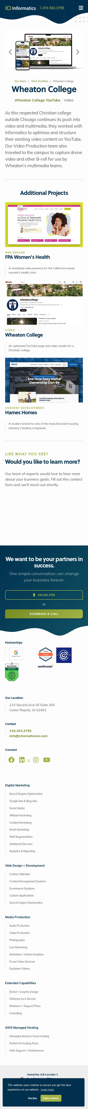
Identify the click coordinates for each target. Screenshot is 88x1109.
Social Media (17, 808)
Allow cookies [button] (51, 1098)
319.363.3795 (46, 595)
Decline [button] (32, 1098)
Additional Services (20, 844)
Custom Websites (19, 874)
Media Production (17, 917)
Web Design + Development (25, 865)
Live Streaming (18, 947)
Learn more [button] (47, 1089)
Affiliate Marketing (20, 815)
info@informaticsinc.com (28, 736)
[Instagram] (36, 760)
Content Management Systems (27, 881)
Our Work (20, 81)
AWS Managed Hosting (21, 1028)
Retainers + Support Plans (25, 1006)
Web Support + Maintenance (26, 1050)
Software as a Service (22, 999)
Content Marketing (20, 822)
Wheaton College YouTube (37, 100)
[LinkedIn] (22, 760)
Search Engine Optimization (26, 794)
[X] (28, 761)
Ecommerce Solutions (22, 888)
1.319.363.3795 (52, 7)
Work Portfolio (39, 81)
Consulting (15, 1013)
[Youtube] (46, 760)
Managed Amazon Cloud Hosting (29, 1036)
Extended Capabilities (20, 983)
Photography (17, 940)
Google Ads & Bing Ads (23, 801)
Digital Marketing (17, 785)
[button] (10, 52)
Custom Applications (21, 895)
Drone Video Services (22, 962)
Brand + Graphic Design (23, 992)
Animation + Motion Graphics (26, 954)
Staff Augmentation (21, 837)
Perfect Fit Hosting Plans (23, 1043)
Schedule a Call (44, 614)
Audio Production (19, 926)
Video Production (19, 933)
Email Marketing (19, 829)
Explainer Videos (19, 968)
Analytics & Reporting (22, 851)
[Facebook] (11, 760)
